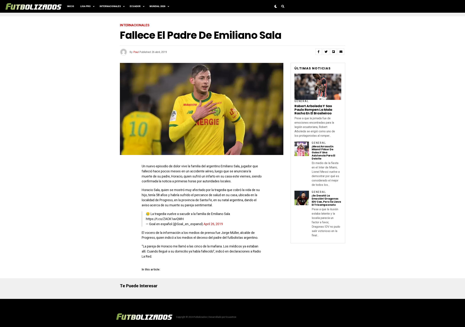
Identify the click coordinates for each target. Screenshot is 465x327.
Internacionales (110, 6)
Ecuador (135, 6)
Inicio (70, 6)
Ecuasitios (231, 317)
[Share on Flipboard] (333, 51)
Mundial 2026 (157, 6)
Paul (136, 52)
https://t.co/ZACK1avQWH (165, 219)
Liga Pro (85, 6)
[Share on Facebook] (318, 51)
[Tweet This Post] (326, 51)
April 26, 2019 (213, 224)
